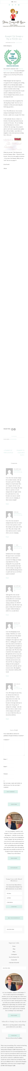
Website (6, 774)
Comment (6, 739)
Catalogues (14, 867)
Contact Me (14, 959)
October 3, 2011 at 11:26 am (17, 626)
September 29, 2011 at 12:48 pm (18, 589)
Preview (8, 1038)
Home (14, 946)
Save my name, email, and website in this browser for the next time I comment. (13, 785)
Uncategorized (13, 439)
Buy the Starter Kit (14, 917)
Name (5, 759)
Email (5, 766)
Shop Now (14, 804)
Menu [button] (15, 1)
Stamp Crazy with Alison (14, 18)
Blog (14, 949)
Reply (7, 504)
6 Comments (14, 436)
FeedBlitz (19, 1038)
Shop (14, 951)
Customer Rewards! (14, 962)
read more (14, 858)
